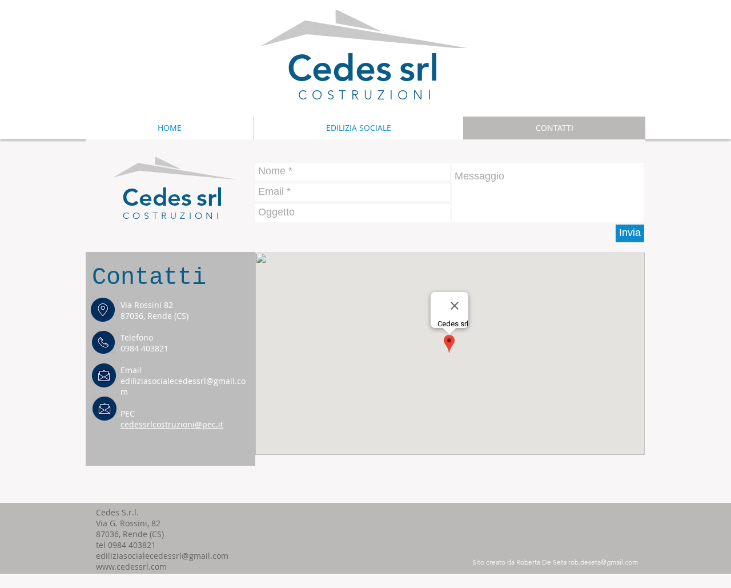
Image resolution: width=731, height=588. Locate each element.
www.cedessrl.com (131, 566)
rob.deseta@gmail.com (603, 562)
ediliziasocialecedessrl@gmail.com (162, 555)
